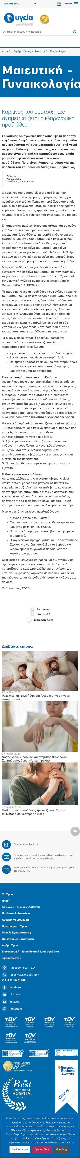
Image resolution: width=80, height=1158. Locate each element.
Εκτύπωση (43, 609)
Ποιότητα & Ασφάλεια (16, 913)
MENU (69, 4)
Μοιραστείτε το (43, 620)
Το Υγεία (7, 894)
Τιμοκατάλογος (11, 958)
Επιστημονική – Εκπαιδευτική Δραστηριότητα (30, 951)
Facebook (15, 987)
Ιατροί (6, 901)
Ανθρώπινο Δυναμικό (16, 920)
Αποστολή (43, 614)
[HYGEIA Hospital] (18, 20)
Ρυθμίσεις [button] (61, 1149)
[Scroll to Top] (75, 831)
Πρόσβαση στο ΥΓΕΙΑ (22, 967)
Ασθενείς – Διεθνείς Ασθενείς (21, 907)
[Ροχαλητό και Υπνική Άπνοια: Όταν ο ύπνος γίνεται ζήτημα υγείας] (40, 671)
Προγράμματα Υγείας (15, 926)
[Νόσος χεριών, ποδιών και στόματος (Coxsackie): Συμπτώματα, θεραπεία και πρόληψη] (40, 726)
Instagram (16, 1009)
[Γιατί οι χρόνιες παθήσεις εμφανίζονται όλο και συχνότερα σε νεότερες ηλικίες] (40, 783)
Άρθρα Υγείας (10, 945)
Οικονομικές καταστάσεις (18, 939)
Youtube (14, 1001)
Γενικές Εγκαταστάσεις (16, 932)
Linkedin (15, 994)
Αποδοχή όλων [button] (20, 1149)
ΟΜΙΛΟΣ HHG (11, 4)
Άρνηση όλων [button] (42, 1149)
